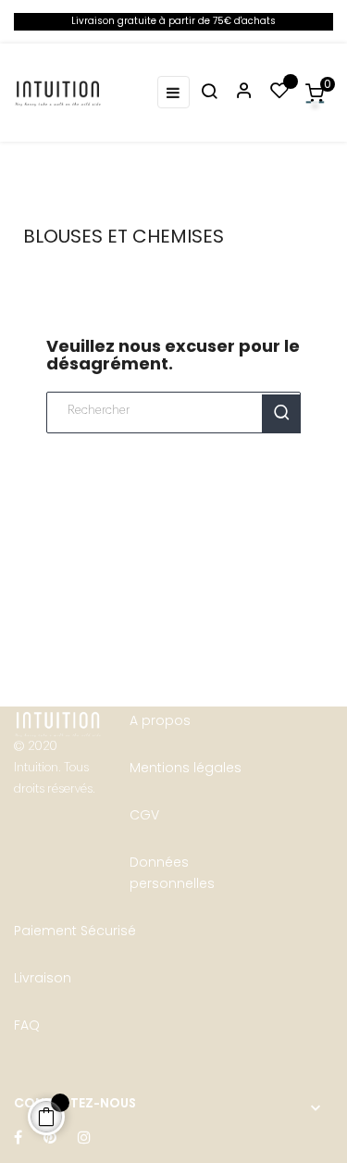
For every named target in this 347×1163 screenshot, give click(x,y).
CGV (144, 815)
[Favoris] (279, 93)
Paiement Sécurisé (75, 930)
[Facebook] (18, 1138)
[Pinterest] (49, 1138)
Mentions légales (186, 767)
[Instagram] (84, 1138)
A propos (160, 720)
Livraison (42, 978)
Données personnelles (172, 873)
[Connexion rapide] (236, 92)
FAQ (27, 1025)
